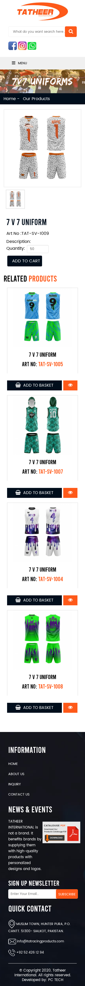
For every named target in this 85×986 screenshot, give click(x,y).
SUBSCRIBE (67, 894)
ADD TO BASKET (37, 385)
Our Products (36, 98)
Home (13, 764)
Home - (12, 98)
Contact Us (19, 794)
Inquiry (14, 784)
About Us (16, 774)
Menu (22, 63)
